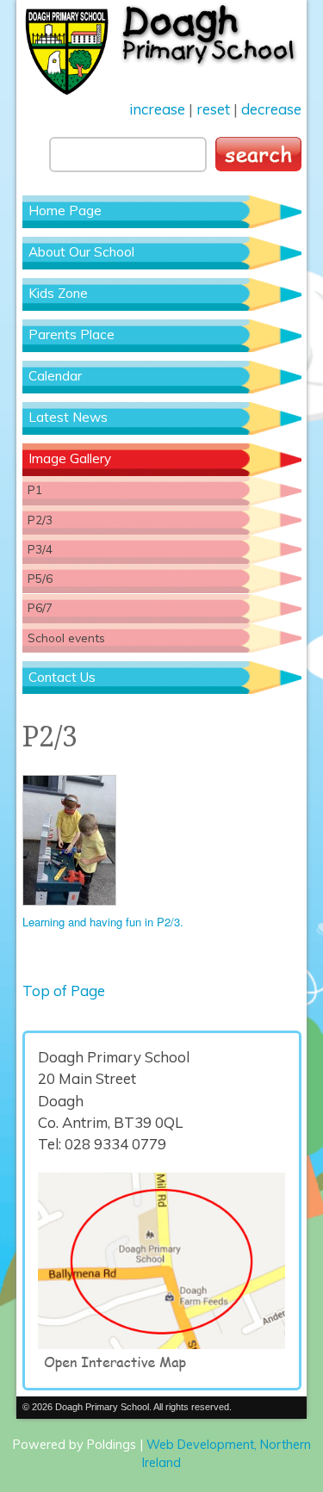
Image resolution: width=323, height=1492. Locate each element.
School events (66, 637)
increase (157, 109)
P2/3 (40, 519)
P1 (35, 489)
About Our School (81, 252)
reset (213, 109)
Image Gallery (69, 458)
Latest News (68, 417)
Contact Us (62, 677)
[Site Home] (161, 49)
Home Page (65, 210)
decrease (271, 109)
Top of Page (63, 990)
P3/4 (40, 549)
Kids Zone (58, 293)
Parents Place (71, 334)
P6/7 (40, 607)
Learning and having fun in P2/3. (102, 921)
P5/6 (40, 578)
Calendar (55, 376)
